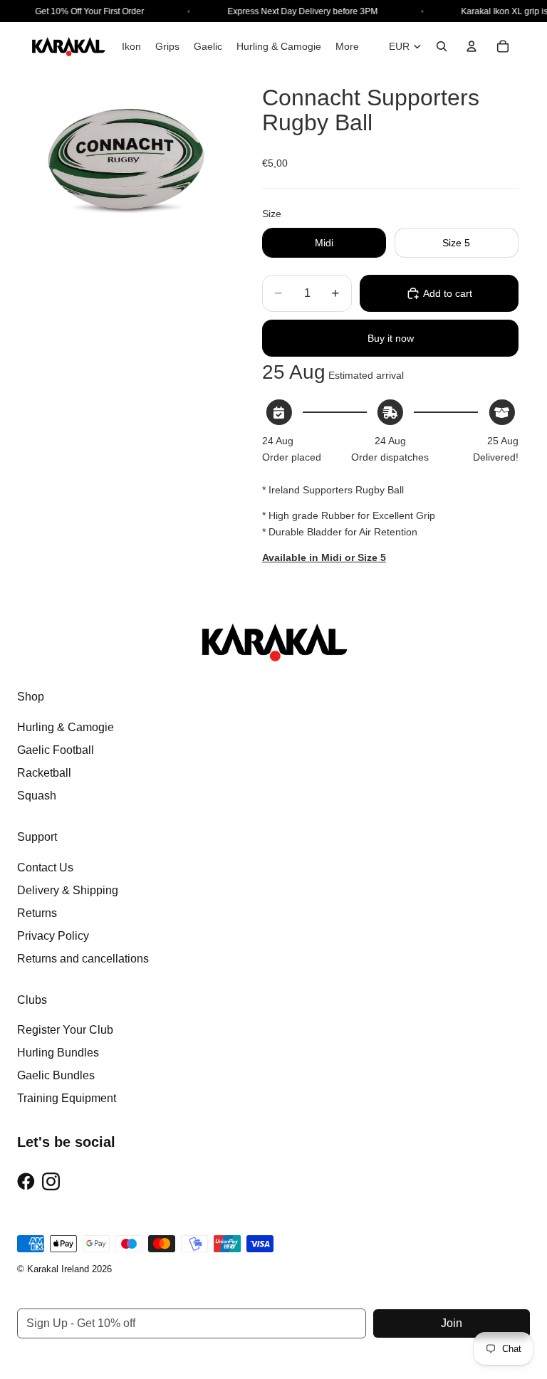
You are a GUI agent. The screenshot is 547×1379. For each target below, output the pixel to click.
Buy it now (391, 338)
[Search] (441, 46)
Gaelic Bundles (56, 1075)
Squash (36, 796)
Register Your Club (65, 1030)
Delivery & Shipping (67, 890)
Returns (37, 913)
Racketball (44, 773)
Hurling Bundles (58, 1053)
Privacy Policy (53, 936)
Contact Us (45, 867)
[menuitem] (347, 46)
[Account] (471, 46)
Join (451, 1323)
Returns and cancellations (83, 959)
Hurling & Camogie (65, 727)
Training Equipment (66, 1098)
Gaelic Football (55, 750)
